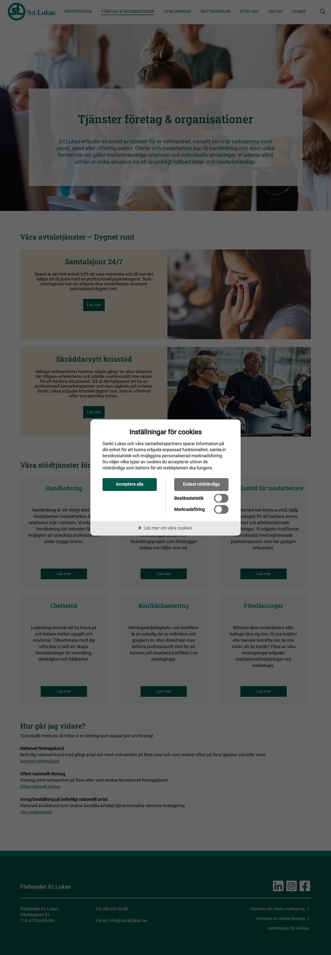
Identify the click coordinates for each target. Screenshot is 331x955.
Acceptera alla (129, 484)
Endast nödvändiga (201, 484)
